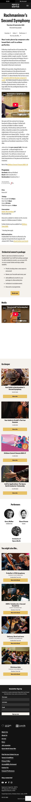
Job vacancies (6, 745)
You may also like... (15, 36)
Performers (22, 33)
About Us (4, 735)
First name (4, 697)
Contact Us (5, 768)
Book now (15, 293)
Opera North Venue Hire (9, 749)
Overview (7, 33)
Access (4, 739)
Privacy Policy (6, 761)
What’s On (5, 732)
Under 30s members (8, 212)
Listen (14, 33)
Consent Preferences (8, 771)
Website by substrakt (22, 798)
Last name (4, 702)
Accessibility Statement (9, 764)
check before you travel (21, 241)
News (3, 742)
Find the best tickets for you (10, 754)
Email (3, 707)
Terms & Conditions (7, 758)
